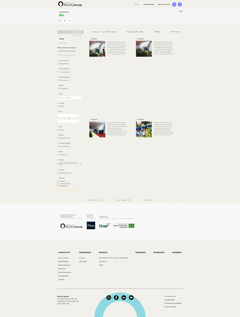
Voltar (181, 11)
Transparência (63, 276)
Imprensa (177, 252)
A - (138, 4)
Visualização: (130, 32)
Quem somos (63, 258)
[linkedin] (123, 297)
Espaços (103, 252)
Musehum (103, 261)
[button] (167, 200)
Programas (85, 252)
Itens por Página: (121, 200)
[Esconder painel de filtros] (53, 39)
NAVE (101, 265)
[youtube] (131, 297)
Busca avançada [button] (77, 35)
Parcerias (140, 252)
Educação (83, 261)
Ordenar (94, 32)
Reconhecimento (64, 272)
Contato (61, 279)
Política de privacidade (172, 303)
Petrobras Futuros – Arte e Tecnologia (113, 258)
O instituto (64, 252)
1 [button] (173, 200)
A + (135, 4)
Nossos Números (64, 265)
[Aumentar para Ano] (80, 115)
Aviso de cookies (170, 307)
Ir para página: (148, 200)
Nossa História (63, 261)
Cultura (82, 258)
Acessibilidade (169, 300)
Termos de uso (170, 296)
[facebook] (116, 297)
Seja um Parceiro (164, 4)
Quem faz (62, 269)
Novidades (159, 252)
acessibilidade (149, 4)
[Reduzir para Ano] (78, 115)
